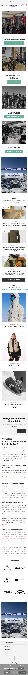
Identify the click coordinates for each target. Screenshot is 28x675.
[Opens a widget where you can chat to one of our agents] (22, 672)
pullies (13, 538)
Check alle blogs (14, 279)
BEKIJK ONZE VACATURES (14, 116)
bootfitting (5, 524)
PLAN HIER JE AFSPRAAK (14, 151)
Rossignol (14, 474)
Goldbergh (23, 477)
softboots (14, 507)
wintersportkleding (7, 536)
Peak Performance (8, 477)
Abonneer (21, 431)
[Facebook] (12, 663)
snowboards (18, 486)
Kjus (24, 474)
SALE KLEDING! (14, 82)
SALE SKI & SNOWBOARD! (14, 43)
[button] (2, 5)
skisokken (5, 541)
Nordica (20, 474)
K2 (9, 474)
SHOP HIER (14, 329)
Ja (21, 668)
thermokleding (21, 538)
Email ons (19, 658)
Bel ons (8, 658)
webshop (22, 497)
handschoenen (12, 541)
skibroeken (5, 538)
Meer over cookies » (18, 672)
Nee (7, 672)
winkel (8, 549)
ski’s (11, 486)
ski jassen (23, 536)
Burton (17, 477)
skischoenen (5, 507)
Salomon (4, 474)
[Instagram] (16, 663)
